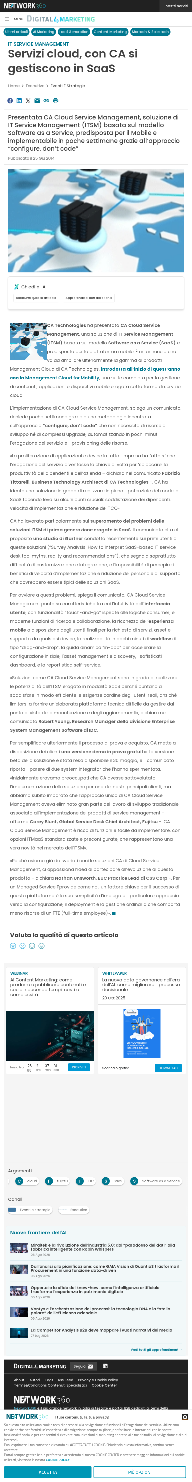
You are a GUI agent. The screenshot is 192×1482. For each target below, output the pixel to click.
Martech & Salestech (150, 31)
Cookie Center (104, 1385)
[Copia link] (46, 100)
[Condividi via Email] (37, 100)
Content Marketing (110, 31)
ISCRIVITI (79, 1067)
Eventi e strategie (67, 86)
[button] (13, 19)
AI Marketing (43, 31)
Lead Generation (74, 31)
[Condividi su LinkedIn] (19, 100)
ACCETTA (48, 1472)
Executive (35, 86)
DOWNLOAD (168, 1068)
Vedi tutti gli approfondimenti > (156, 1350)
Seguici (80, 1366)
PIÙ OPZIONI (140, 1472)
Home (14, 86)
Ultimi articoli (16, 31)
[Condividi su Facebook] (10, 100)
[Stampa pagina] (56, 100)
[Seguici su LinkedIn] (105, 1366)
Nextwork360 (25, 1408)
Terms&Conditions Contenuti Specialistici (50, 1385)
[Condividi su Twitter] (28, 100)
